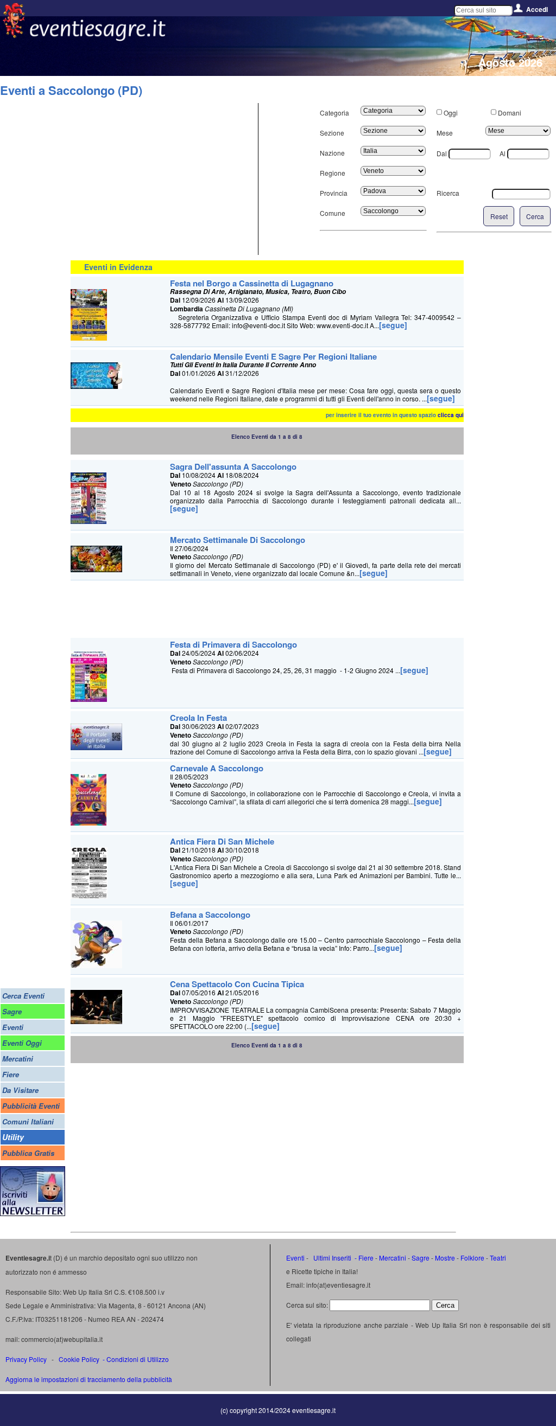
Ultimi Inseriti (331, 1257)
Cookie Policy (79, 1359)
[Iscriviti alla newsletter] (32, 1213)
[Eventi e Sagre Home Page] (14, 35)
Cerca (535, 216)
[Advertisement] (163, 179)
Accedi (537, 9)
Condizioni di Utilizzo (137, 1359)
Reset (499, 216)
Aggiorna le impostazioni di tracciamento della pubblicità (88, 1379)
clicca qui (451, 415)
